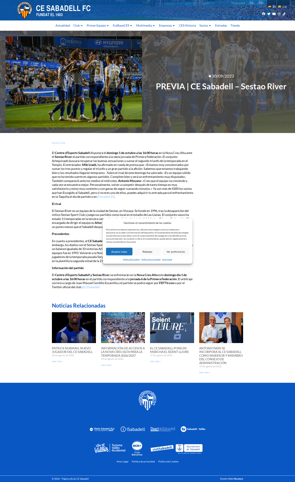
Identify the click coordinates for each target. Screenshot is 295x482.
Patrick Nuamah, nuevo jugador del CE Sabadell (72, 350)
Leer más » (57, 361)
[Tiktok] (284, 14)
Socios (203, 25)
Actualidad (62, 25)
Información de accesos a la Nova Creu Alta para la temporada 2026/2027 (123, 351)
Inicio (55, 142)
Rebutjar (147, 251)
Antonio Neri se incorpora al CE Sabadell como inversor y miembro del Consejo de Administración (221, 355)
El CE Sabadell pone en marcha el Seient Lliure (169, 350)
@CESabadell (91, 287)
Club (76, 25)
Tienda (235, 25)
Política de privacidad (150, 259)
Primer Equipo (96, 25)
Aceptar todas (119, 251)
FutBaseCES (121, 25)
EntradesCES (106, 196)
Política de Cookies (131, 259)
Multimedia (144, 25)
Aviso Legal (167, 259)
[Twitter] (269, 14)
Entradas (221, 25)
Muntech (238, 478)
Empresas (165, 25)
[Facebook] (264, 14)
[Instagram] (279, 14)
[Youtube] (274, 14)
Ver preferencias (175, 251)
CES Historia (187, 25)
